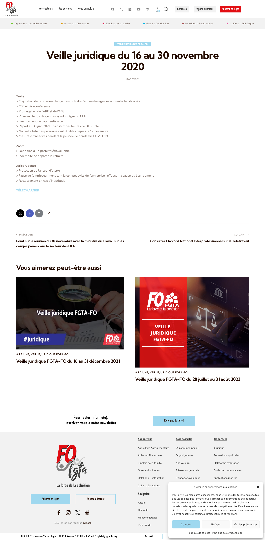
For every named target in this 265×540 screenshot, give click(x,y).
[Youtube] (138, 9)
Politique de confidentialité (227, 533)
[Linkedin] (130, 9)
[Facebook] (112, 9)
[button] (258, 487)
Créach (87, 522)
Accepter (186, 524)
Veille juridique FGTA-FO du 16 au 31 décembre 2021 (68, 361)
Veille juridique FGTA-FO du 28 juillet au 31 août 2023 (187, 379)
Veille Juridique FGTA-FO (132, 44)
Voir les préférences (245, 524)
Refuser (215, 524)
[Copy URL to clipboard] (48, 213)
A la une (22, 354)
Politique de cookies (198, 533)
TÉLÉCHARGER (27, 190)
